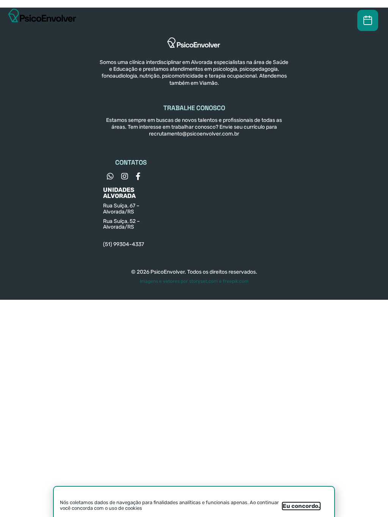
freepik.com (236, 281)
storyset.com (203, 281)
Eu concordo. (301, 506)
